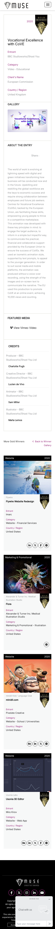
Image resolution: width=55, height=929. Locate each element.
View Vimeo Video (25, 327)
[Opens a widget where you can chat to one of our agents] (34, 911)
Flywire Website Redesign (20, 501)
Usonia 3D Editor (15, 799)
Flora (8, 604)
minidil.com (12, 699)
